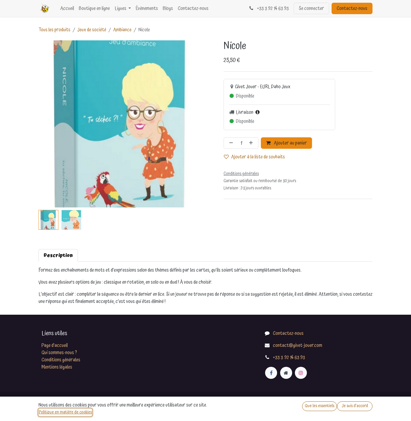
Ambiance (122, 30)
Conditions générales (61, 360)
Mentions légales (57, 367)
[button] (47, 124)
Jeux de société (91, 30)
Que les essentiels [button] (319, 406)
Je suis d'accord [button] (355, 406)
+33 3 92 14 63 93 (272, 8)
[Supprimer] (230, 143)
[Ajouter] (252, 143)
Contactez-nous (352, 8)
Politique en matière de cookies (65, 412)
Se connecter (311, 8)
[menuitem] (67, 8)
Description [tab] (58, 255)
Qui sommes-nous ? (59, 353)
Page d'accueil (55, 345)
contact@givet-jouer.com (297, 345)
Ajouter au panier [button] (290, 143)
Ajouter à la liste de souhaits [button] (258, 157)
